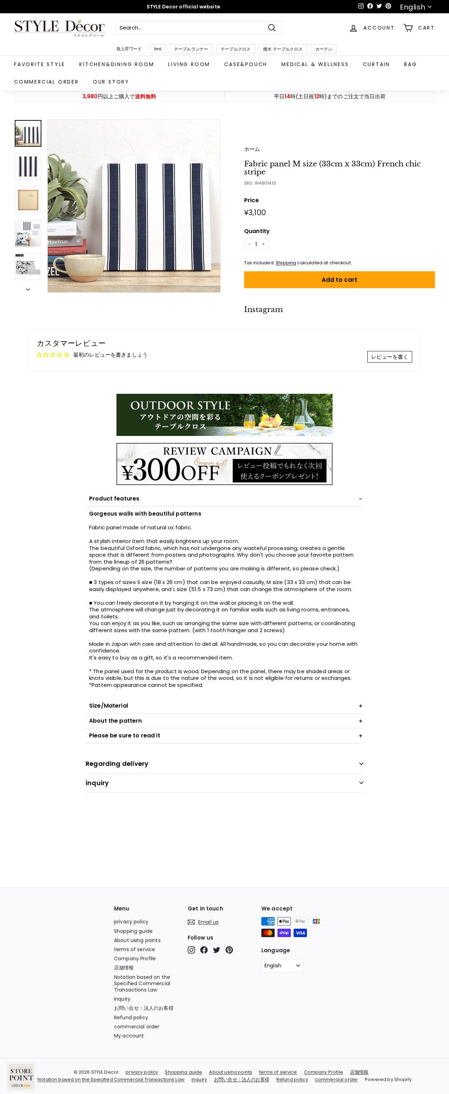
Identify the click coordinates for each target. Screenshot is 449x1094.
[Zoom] (134, 206)
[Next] (28, 288)
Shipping (286, 263)
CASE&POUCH (245, 64)
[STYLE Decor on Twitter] (216, 950)
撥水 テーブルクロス (283, 49)
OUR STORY (111, 81)
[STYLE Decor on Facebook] (204, 950)
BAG (410, 64)
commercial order (46, 81)
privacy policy (131, 921)
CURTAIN (376, 64)
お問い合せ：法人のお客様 (144, 1008)
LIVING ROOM (189, 64)
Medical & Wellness (315, 64)
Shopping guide (133, 931)
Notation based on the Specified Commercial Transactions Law (142, 983)
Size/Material (108, 706)
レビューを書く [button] (389, 356)
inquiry (97, 782)
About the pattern (115, 721)
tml (157, 49)
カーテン (324, 49)
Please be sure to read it (124, 735)
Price (251, 200)
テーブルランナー (191, 49)
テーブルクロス (235, 49)
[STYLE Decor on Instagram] (191, 950)
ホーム (252, 149)
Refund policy (131, 1017)
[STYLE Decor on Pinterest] (229, 950)
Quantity (257, 231)
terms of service (134, 949)
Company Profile (135, 958)
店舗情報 (124, 967)
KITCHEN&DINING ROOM (116, 64)
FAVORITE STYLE (39, 64)
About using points (137, 940)
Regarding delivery (117, 763)
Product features (114, 499)
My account (129, 1035)
